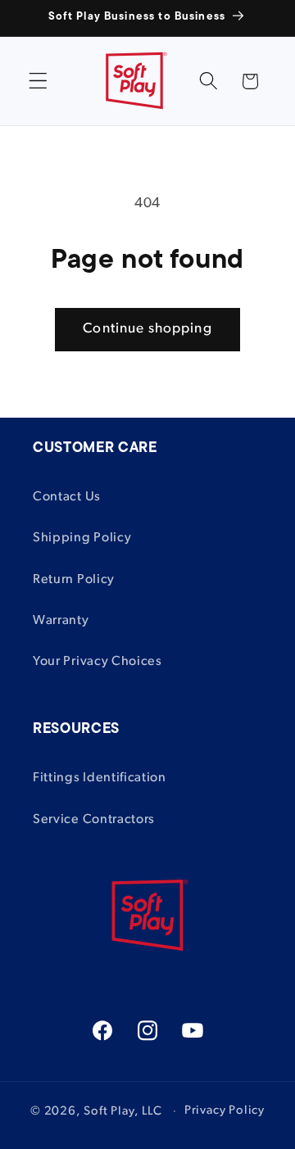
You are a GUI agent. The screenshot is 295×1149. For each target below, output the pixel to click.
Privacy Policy (224, 1111)
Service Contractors (94, 819)
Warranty (61, 620)
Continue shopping (147, 329)
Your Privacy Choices (97, 661)
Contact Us (67, 497)
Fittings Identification (99, 778)
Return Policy (74, 579)
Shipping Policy (82, 538)
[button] (38, 81)
